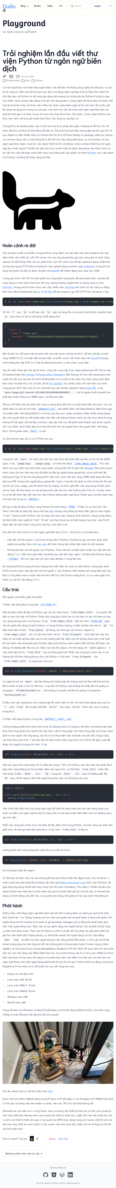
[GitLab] (62, 1174)
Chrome (62, 1183)
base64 (55, 270)
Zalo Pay (63, 1138)
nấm (51, 511)
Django (31, 374)
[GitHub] (45, 1174)
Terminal (69, 287)
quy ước (42, 544)
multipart (89, 266)
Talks (50, 5)
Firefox (55, 1183)
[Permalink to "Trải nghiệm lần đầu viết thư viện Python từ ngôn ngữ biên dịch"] (4, 76)
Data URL (91, 387)
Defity (93, 152)
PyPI (50, 1091)
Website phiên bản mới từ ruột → (24, 1153)
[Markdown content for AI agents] (11, 76)
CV (60, 5)
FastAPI (95, 358)
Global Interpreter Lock (72, 882)
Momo (52, 1138)
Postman (7, 287)
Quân (9, 6)
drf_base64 (55, 383)
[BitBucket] (53, 1174)
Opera (68, 1183)
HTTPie (48, 291)
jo (39, 291)
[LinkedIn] (70, 1174)
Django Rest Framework (52, 374)
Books (37, 5)
